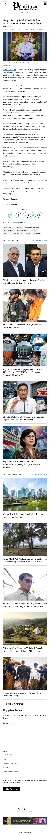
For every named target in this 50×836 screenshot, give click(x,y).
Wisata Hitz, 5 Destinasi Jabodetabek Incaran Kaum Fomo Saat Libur (23, 515)
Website (5, 767)
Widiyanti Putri (18, 233)
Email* (5, 759)
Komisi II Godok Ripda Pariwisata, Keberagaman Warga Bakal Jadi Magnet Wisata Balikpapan (25, 605)
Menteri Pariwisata (22, 230)
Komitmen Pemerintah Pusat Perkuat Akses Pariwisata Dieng (22, 694)
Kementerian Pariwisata (32, 228)
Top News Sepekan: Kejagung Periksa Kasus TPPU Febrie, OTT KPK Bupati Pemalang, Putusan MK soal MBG (22, 372)
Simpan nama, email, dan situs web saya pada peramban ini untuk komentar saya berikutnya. (25, 781)
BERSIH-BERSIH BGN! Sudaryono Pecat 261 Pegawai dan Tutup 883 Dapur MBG (23, 418)
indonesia (19, 228)
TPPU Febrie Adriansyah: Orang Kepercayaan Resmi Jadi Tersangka (23, 326)
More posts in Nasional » (39, 240)
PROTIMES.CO (9, 70)
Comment (6, 723)
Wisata (28, 233)
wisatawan (37, 233)
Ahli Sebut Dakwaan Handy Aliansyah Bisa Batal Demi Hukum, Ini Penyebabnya (25, 281)
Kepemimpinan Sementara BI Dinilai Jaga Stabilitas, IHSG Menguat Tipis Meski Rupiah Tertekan (23, 464)
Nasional (16, 222)
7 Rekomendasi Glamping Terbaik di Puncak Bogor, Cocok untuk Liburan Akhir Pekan (22, 649)
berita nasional (8, 228)
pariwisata (7, 233)
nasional (34, 230)
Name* (5, 751)
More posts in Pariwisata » (38, 475)
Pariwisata (28, 222)
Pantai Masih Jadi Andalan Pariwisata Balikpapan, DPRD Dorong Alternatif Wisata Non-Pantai (25, 560)
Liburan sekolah (8, 230)
